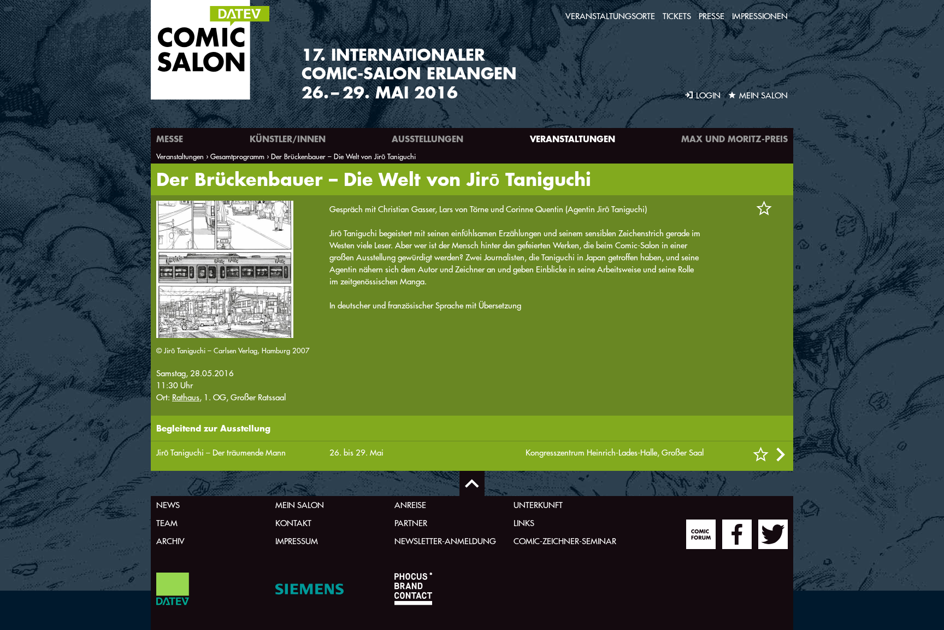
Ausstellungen (427, 138)
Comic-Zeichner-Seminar (565, 541)
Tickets (677, 16)
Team (167, 523)
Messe (169, 138)
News (168, 505)
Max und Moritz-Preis (734, 138)
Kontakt (293, 523)
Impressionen (760, 16)
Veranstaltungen (572, 138)
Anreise (410, 505)
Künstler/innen (288, 138)
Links (524, 523)
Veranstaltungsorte (610, 16)
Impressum (296, 541)
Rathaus (185, 397)
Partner (410, 523)
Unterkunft (538, 505)
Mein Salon (299, 505)
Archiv (170, 541)
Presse (711, 16)
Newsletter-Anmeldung (445, 541)
